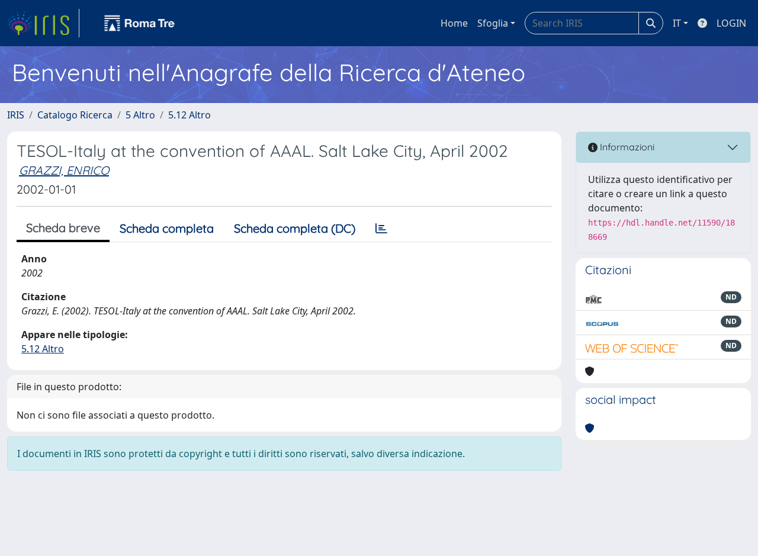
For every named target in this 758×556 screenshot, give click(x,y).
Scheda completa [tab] (167, 228)
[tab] (381, 228)
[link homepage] (43, 23)
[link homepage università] (140, 23)
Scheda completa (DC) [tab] (294, 228)
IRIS (15, 114)
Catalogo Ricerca (75, 114)
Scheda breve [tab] (63, 227)
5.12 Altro (189, 114)
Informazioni (626, 147)
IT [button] (677, 23)
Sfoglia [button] (492, 23)
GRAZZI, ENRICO (64, 170)
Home (454, 23)
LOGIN (731, 23)
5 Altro (140, 114)
